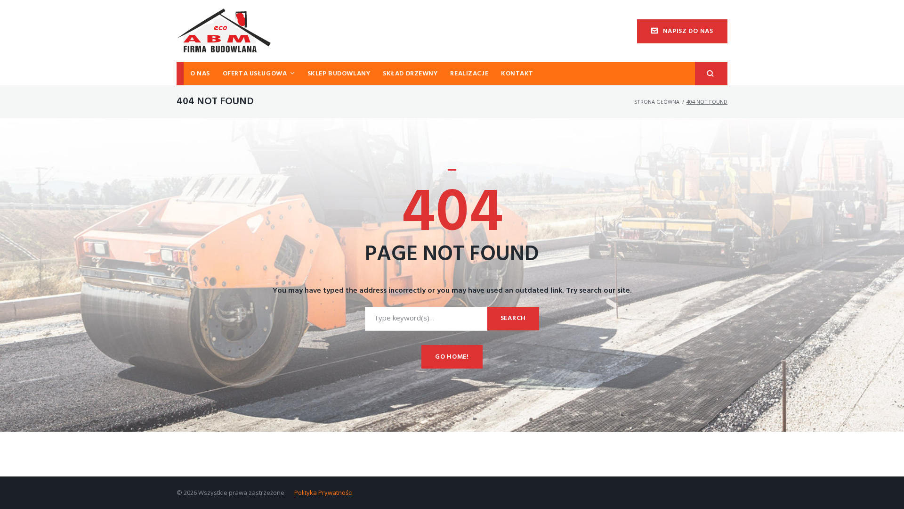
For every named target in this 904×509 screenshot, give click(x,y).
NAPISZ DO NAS (688, 31)
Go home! (452, 357)
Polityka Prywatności (323, 492)
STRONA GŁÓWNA (656, 101)
